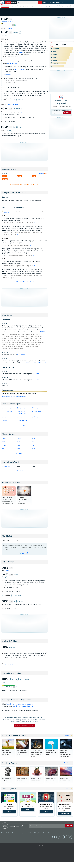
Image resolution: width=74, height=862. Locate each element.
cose (18, 442)
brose (19, 438)
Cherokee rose (21, 408)
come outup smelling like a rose (23, 412)
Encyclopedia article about (23, 706)
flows (3, 449)
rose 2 (21, 355)
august (60, 103)
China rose (35, 408)
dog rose (20, 417)
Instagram (70, 837)
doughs (4, 445)
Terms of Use (46, 832)
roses (21, 112)
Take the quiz (65, 813)
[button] (63, 2)
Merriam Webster (5, 825)
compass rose (36, 411)
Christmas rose (7, 411)
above (24, 386)
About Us (8, 832)
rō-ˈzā (8, 130)
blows (4, 438)
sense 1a (39, 374)
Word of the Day (51, 2)
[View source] (34, 222)
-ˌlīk (12, 595)
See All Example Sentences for (24, 282)
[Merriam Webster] (61, 97)
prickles (20, 52)
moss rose (35, 420)
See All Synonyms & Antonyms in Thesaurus (24, 184)
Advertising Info (21, 832)
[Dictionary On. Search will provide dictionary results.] (11, 2)
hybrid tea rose (22, 420)
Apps (13, 832)
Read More (6, 212)
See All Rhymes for (23, 454)
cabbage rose (6, 408)
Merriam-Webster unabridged (24, 725)
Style (3, 540)
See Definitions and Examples (61, 106)
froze (33, 449)
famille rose (35, 417)
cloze (3, 442)
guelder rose (6, 420)
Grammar (58, 2)
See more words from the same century (14, 396)
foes (18, 449)
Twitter (60, 837)
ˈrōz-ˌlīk (13, 99)
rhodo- (42, 332)
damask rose (6, 417)
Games (44, 2)
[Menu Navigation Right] (72, 5)
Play (9, 811)
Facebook (54, 837)
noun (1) (17, 32)
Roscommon (6, 466)
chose (33, 438)
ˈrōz (3, 36)
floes (33, 445)
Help (2, 832)
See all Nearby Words (24, 471)
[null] (65, 103)
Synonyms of (6, 22)
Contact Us (30, 832)
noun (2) (17, 126)
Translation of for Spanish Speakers (20, 704)
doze (18, 445)
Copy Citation (25, 553)
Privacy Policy (38, 832)
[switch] (8, 25)
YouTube (65, 837)
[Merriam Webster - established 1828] (2, 2)
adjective (17, 108)
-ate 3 (42, 363)
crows (33, 442)
